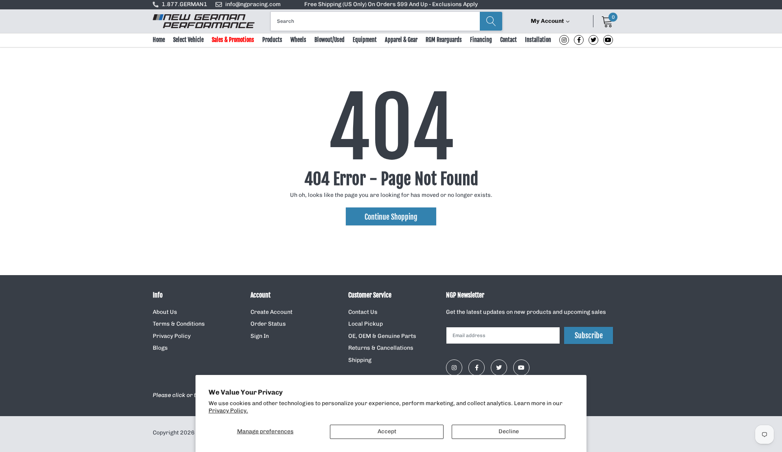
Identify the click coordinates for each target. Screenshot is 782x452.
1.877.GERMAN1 (184, 4)
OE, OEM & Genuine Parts (382, 336)
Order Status (268, 323)
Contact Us (363, 312)
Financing (481, 39)
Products (272, 39)
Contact (508, 39)
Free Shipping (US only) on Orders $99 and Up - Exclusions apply (391, 4)
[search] (491, 21)
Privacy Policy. (228, 410)
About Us (165, 312)
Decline (509, 431)
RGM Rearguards (444, 39)
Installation (538, 39)
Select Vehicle (188, 39)
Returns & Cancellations (380, 347)
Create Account (271, 312)
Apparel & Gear (401, 39)
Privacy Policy (172, 336)
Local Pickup (365, 323)
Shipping (359, 360)
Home (159, 39)
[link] (564, 40)
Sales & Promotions (233, 39)
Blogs (160, 347)
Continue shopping (391, 216)
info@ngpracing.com (253, 4)
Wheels (298, 39)
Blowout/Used (329, 39)
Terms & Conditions (179, 323)
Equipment (365, 39)
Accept (387, 431)
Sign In (259, 336)
